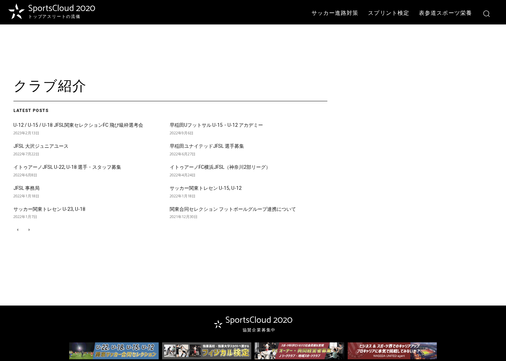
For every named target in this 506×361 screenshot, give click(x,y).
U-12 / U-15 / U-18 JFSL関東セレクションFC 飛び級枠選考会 (78, 125)
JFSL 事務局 (26, 188)
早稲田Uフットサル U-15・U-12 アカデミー (216, 125)
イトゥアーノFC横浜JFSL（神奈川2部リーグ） (220, 167)
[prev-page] (17, 229)
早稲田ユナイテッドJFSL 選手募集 (207, 146)
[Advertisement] (253, 46)
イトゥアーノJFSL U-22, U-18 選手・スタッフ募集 (67, 167)
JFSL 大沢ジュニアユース (40, 146)
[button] (486, 13)
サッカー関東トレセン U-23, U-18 (49, 209)
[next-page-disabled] (28, 229)
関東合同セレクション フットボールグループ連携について (233, 209)
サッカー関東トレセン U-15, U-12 (206, 188)
